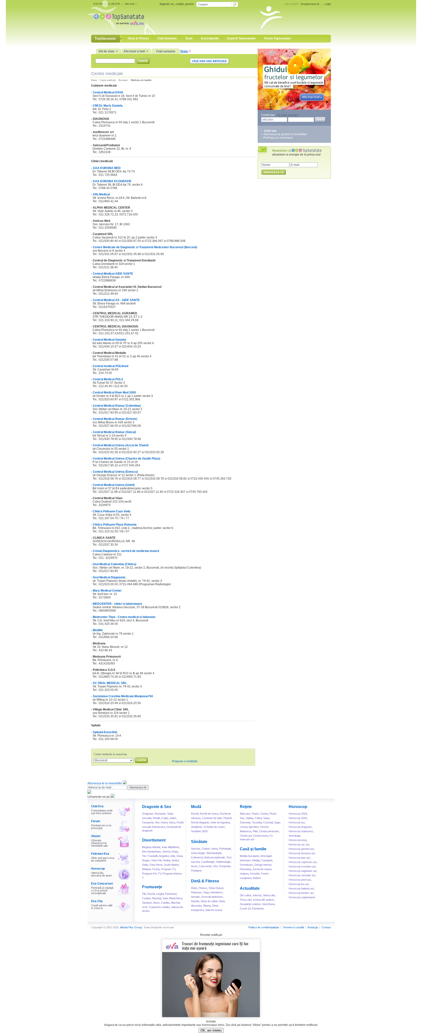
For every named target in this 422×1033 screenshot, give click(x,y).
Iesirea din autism (263, 899)
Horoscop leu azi (299, 884)
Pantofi (227, 818)
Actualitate (250, 888)
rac (172, 3)
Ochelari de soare (214, 826)
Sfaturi (95, 836)
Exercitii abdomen (211, 896)
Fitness (203, 888)
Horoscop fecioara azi (302, 853)
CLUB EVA (114, 3)
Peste (272, 813)
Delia (145, 864)
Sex (157, 822)
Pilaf (255, 831)
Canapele (267, 860)
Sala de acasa (213, 910)
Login (328, 3)
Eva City (97, 901)
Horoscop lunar (298, 840)
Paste (255, 813)
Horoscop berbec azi (301, 892)
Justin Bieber (171, 864)
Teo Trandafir (150, 855)
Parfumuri (171, 893)
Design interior (262, 864)
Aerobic (195, 896)
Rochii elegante (200, 822)
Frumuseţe (152, 887)
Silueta (207, 905)
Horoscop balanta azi (301, 888)
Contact (326, 927)
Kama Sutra (168, 822)
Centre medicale (108, 80)
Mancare (245, 813)
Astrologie (294, 835)
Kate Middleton (170, 847)
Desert (264, 826)
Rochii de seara (209, 813)
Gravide (255, 873)
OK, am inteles (211, 1030)
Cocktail (268, 822)
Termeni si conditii (293, 927)
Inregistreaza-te (310, 3)
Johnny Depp (170, 851)
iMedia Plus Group (131, 927)
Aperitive (254, 826)
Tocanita (257, 822)
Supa (266, 818)
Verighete (196, 826)
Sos (242, 818)
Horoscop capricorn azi (302, 862)
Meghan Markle (151, 847)
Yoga (206, 892)
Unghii (160, 893)
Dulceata (245, 822)
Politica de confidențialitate (263, 927)
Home (94, 80)
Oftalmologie (223, 861)
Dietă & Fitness (205, 881)
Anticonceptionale (214, 857)
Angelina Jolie (167, 855)
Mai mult (129, 3)
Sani (165, 898)
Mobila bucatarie (249, 855)
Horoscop (98, 868)
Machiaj (156, 898)
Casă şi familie (253, 849)
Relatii (156, 818)
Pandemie (258, 908)
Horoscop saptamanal (302, 897)
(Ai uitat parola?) (288, 115)
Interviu (257, 895)
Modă (196, 807)
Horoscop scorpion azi (302, 866)
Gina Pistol (155, 864)
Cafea (258, 818)
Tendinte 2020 (199, 831)
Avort (194, 866)
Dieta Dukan (216, 888)
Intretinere (216, 892)
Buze (156, 902)
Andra (175, 860)
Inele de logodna (220, 822)
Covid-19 (245, 908)
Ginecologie (198, 853)
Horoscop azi (297, 822)
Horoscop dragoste (300, 826)
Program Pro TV (151, 873)
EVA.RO (98, 3)
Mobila (256, 860)
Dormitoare (246, 864)
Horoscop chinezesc (301, 831)
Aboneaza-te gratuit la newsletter (285, 134)
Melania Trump (151, 869)
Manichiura (175, 898)
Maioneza (245, 831)
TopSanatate (119, 17)
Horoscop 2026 (298, 813)
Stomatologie (214, 853)
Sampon (147, 902)
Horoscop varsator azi (302, 875)
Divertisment (154, 840)
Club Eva (97, 806)
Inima (214, 848)
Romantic (160, 813)
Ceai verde (205, 866)
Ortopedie (225, 866)
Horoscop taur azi (299, 857)
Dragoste (147, 813)
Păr (144, 893)
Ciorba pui (246, 835)
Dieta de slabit (209, 901)
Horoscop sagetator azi (302, 870)
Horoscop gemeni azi (301, 848)
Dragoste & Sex (156, 807)
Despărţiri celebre (250, 904)
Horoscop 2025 (298, 818)
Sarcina (195, 848)
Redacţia (312, 927)
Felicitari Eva (100, 853)
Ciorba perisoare (269, 831)
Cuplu (164, 818)
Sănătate (199, 842)
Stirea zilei (269, 895)
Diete (194, 888)
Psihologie (225, 848)
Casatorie (148, 822)
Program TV (168, 869)
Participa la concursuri (278, 137)
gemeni (189, 3)
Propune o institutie (185, 761)
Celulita (165, 902)
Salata (249, 818)
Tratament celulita (158, 907)
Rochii (151, 893)
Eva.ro (137, 23)
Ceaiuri (205, 848)
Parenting (245, 869)
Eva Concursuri (102, 883)
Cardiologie (207, 861)
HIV (215, 866)
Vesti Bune (268, 904)
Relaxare (196, 892)
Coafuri (146, 898)
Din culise (245, 895)
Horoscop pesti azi (300, 879)
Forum (95, 821)
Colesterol (197, 857)
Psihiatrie (196, 870)
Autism (257, 877)
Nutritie (195, 901)
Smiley (166, 860)
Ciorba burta (260, 835)
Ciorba (264, 813)
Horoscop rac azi (299, 844)
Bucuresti (123, 80)
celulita (180, 3)
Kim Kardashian (151, 851)
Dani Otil (156, 860)
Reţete (246, 807)
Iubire (173, 818)
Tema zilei (246, 899)
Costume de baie (212, 818)
